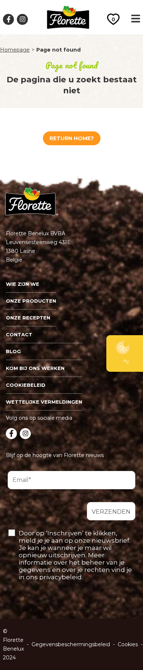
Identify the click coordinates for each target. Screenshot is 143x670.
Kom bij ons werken (35, 368)
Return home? (72, 138)
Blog (13, 351)
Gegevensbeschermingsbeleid (71, 644)
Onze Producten (31, 301)
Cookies (128, 644)
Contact (19, 334)
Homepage (15, 49)
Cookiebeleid (25, 385)
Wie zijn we (22, 284)
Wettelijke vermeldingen (44, 402)
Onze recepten (28, 318)
